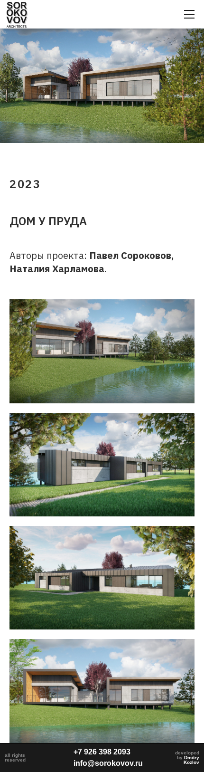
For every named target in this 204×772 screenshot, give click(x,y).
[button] (189, 14)
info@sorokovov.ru (108, 763)
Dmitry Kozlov (191, 760)
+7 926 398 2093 (102, 752)
